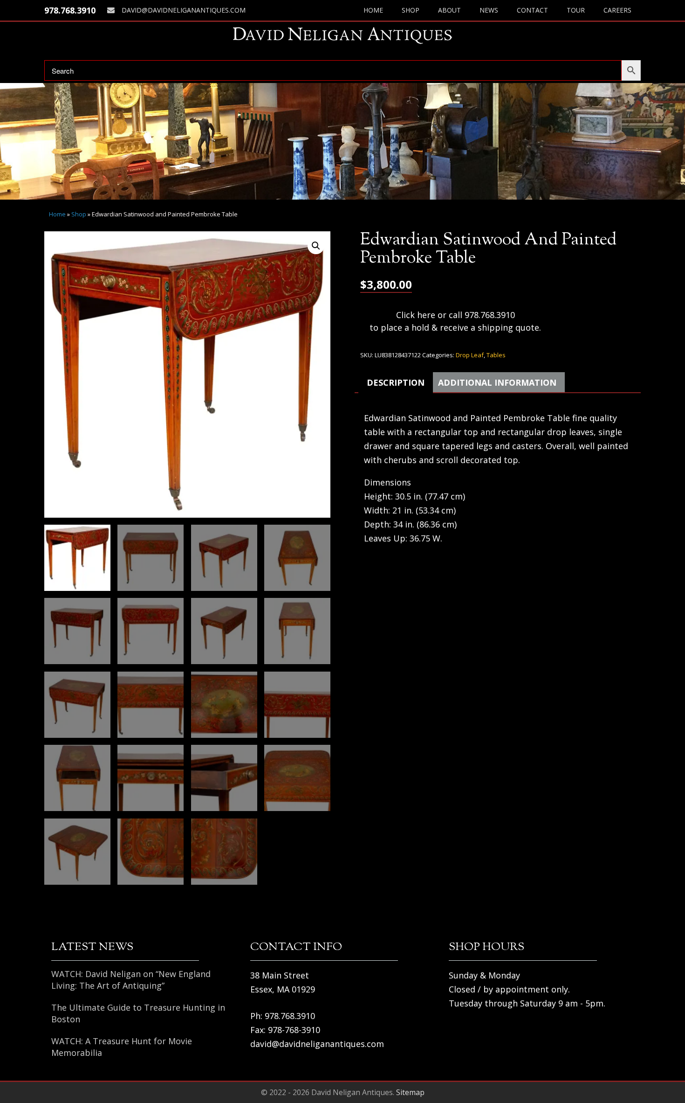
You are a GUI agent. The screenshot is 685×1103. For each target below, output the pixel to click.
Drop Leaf (470, 355)
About (449, 10)
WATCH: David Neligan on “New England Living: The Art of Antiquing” (131, 979)
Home (373, 10)
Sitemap (410, 1092)
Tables (496, 355)
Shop (410, 10)
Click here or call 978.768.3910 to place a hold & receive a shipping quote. (455, 321)
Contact (532, 10)
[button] (316, 245)
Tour (576, 10)
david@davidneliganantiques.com (184, 10)
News (489, 10)
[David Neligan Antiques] (342, 35)
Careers (617, 10)
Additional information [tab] (497, 382)
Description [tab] (396, 382)
